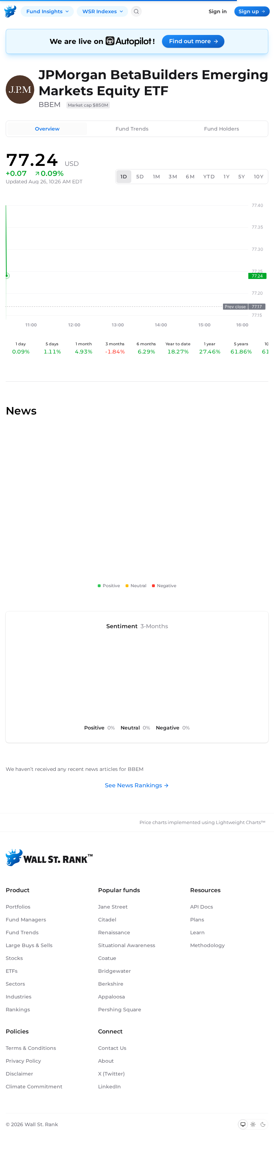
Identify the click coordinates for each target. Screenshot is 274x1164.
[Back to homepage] (10, 11)
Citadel (107, 919)
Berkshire (110, 984)
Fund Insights (44, 11)
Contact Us (112, 1048)
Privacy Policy (23, 1061)
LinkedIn (109, 1086)
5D (140, 176)
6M (190, 176)
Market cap (88, 105)
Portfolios (18, 907)
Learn (197, 932)
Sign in (218, 11)
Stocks (14, 958)
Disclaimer (19, 1074)
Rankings (18, 1009)
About (106, 1061)
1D (124, 176)
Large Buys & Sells (29, 945)
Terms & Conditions (31, 1048)
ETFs (11, 971)
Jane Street (113, 907)
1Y (227, 176)
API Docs (201, 907)
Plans (197, 919)
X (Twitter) (111, 1074)
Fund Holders (221, 129)
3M (173, 176)
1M (157, 176)
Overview (47, 129)
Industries (18, 996)
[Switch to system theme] (243, 1124)
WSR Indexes (99, 11)
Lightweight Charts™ (240, 822)
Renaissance (114, 932)
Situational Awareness (126, 945)
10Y (259, 176)
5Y (241, 176)
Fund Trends (132, 129)
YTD (209, 176)
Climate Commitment (34, 1086)
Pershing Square (119, 1009)
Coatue (107, 958)
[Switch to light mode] (253, 1124)
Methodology (207, 945)
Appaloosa (111, 996)
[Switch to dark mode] (263, 1124)
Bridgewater (114, 971)
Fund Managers (26, 919)
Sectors (15, 984)
